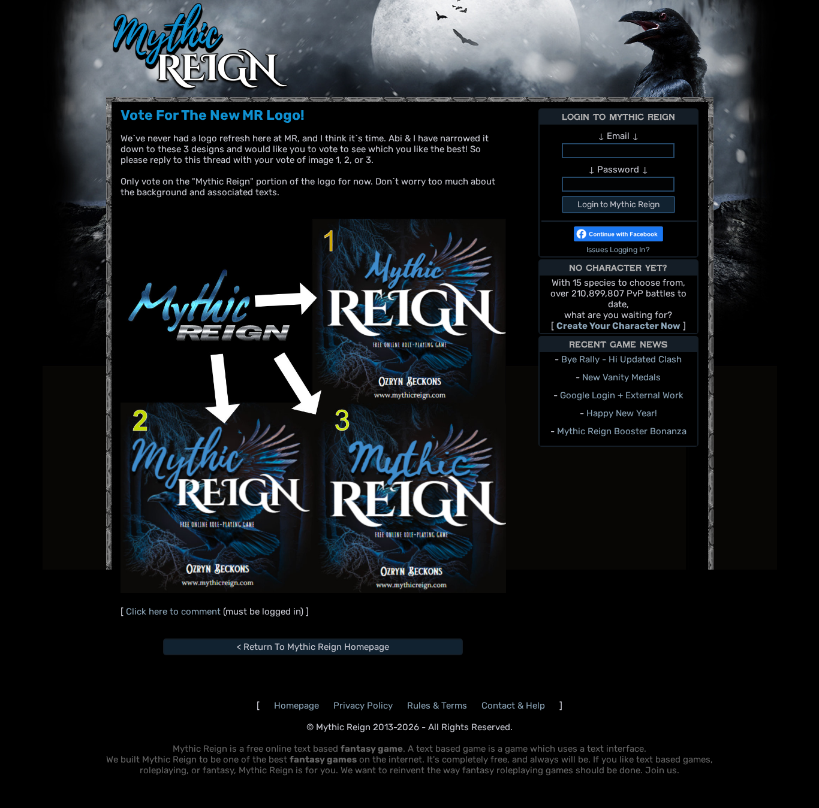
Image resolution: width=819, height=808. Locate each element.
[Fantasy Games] (201, 88)
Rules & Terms (438, 705)
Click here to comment (174, 611)
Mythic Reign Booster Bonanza (621, 431)
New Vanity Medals (621, 377)
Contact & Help (513, 705)
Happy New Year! (621, 413)
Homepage (296, 705)
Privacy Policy (363, 705)
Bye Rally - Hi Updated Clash (621, 359)
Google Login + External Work (621, 395)
